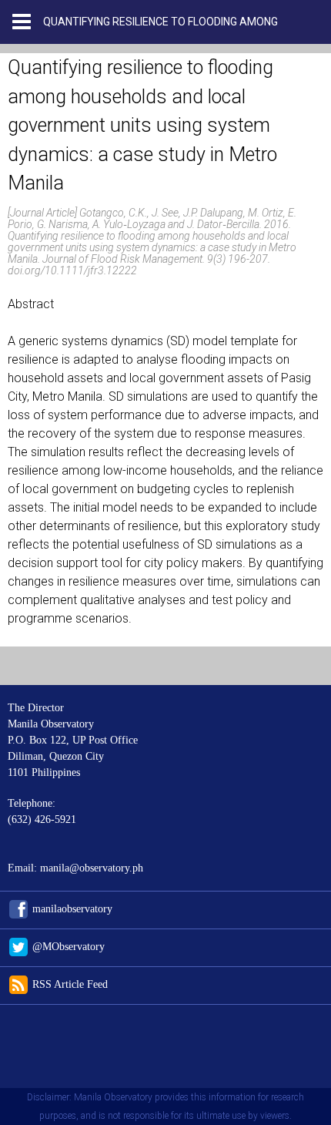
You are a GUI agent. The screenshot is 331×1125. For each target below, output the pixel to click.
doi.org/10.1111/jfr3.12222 (72, 270)
